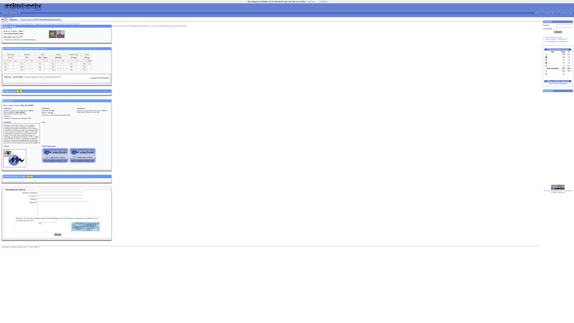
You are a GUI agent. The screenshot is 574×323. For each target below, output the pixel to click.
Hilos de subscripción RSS (175, 26)
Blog (27, 24)
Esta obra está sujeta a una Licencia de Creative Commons (558, 191)
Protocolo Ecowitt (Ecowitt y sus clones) (106, 26)
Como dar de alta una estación (33, 26)
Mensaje (33, 202)
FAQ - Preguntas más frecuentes (43, 24)
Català (2, 28)
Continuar (323, 2)
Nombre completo (29, 193)
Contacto (60, 24)
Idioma (5, 22)
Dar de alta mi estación (553, 37)
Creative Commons (72, 24)
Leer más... (311, 2)
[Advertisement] (516, 7)
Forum (22, 24)
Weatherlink (85, 26)
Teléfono (33, 199)
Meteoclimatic (8, 18)
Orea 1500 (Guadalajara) (557, 83)
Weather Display (72, 26)
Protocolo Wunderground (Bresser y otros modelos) (143, 26)
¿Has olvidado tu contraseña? (556, 39)
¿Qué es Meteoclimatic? (10, 24)
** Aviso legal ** (33, 247)
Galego (9, 28)
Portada (6, 16)
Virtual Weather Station (56, 26)
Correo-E (33, 196)
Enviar (57, 234)
